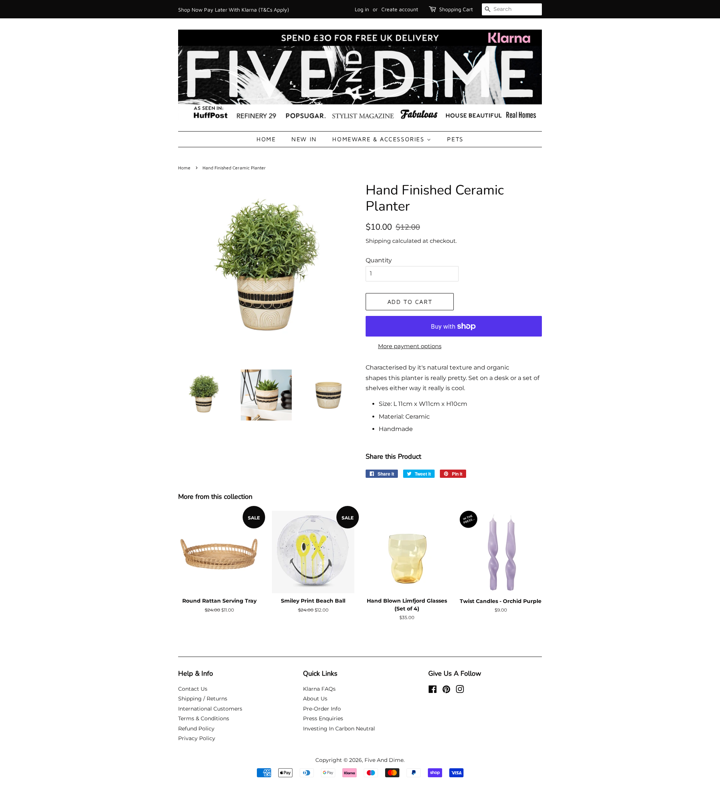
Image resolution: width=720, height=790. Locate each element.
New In (304, 139)
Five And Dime (384, 760)
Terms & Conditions (203, 718)
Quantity (379, 260)
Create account (399, 9)
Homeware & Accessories (379, 139)
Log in (362, 9)
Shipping (378, 240)
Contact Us (192, 689)
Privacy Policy (196, 738)
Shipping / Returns (202, 699)
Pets (455, 139)
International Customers (210, 709)
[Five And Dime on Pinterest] (446, 691)
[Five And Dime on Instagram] (460, 691)
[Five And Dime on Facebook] (432, 691)
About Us (315, 699)
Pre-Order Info (322, 709)
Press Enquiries (323, 718)
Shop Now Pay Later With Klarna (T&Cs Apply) (233, 9)
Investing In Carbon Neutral (339, 729)
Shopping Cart (456, 9)
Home (266, 139)
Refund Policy (196, 729)
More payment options (409, 346)
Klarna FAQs (319, 689)
